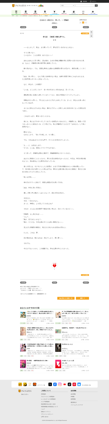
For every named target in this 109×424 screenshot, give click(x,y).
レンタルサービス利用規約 (48, 399)
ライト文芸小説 (23, 15)
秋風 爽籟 (64, 363)
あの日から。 (65, 348)
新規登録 (85, 1)
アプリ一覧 (42, 385)
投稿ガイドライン (46, 411)
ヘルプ (43, 409)
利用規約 (43, 394)
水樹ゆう (54, 23)
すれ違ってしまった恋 (68, 360)
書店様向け (74, 402)
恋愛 (21, 339)
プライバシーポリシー (47, 414)
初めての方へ (25, 394)
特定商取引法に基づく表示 (48, 404)
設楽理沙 (29, 315)
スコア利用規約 (45, 401)
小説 (17, 15)
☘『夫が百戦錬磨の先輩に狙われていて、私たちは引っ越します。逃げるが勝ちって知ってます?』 (75, 313)
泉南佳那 (29, 363)
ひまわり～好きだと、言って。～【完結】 (38, 15)
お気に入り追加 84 (66, 298)
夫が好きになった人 (67, 344)
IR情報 (72, 396)
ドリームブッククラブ (77, 405)
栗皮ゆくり (29, 332)
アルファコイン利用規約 (47, 396)
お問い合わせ (44, 416)
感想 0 (82, 298)
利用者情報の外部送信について (49, 406)
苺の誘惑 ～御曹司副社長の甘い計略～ (38, 360)
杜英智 (28, 348)
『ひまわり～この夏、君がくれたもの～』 (31, 290)
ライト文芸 (23, 323)
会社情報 (73, 394)
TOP (13, 15)
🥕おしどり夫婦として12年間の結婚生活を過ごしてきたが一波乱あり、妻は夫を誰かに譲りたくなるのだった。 (40, 313)
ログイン (94, 1)
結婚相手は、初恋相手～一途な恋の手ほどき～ (74, 328)
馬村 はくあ (64, 332)
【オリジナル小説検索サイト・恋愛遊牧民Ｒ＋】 (33, 294)
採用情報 (73, 399)
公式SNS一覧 (87, 385)
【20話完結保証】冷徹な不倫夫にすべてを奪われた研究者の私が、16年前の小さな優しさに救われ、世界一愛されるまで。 (40, 346)
